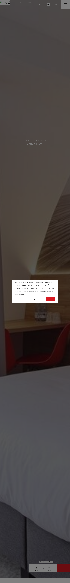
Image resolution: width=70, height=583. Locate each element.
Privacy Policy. (23, 287)
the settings (23, 294)
